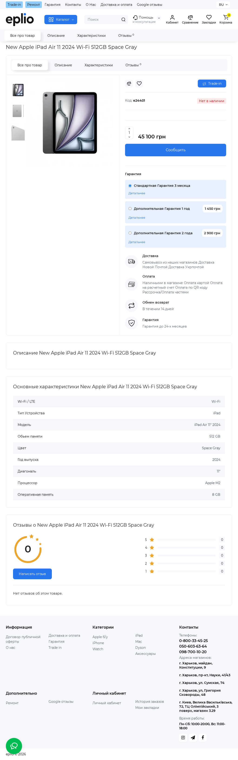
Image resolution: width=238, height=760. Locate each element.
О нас (10, 648)
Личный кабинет (107, 703)
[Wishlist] (139, 83)
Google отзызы (61, 702)
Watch (98, 649)
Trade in (55, 648)
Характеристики (91, 35)
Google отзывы (149, 5)
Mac (138, 641)
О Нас (91, 5)
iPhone (98, 643)
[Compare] (129, 83)
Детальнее (137, 193)
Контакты (73, 5)
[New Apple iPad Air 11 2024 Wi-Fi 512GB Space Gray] (70, 123)
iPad (138, 635)
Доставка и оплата (116, 5)
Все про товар (22, 35)
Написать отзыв (32, 574)
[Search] (123, 19)
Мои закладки (147, 708)
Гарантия (52, 5)
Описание (56, 35)
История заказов (149, 702)
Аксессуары (145, 654)
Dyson (140, 648)
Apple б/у (100, 637)
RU (221, 5)
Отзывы (126, 35)
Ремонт (33, 5)
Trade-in (14, 5)
